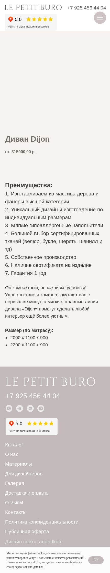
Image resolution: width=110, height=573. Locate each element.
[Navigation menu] (100, 17)
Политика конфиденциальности (42, 522)
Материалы (18, 464)
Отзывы (14, 502)
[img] (32, 7)
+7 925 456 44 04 (86, 8)
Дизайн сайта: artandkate (34, 541)
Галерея (14, 483)
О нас (11, 454)
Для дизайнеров (23, 473)
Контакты (16, 512)
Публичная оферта (27, 531)
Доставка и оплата (26, 493)
